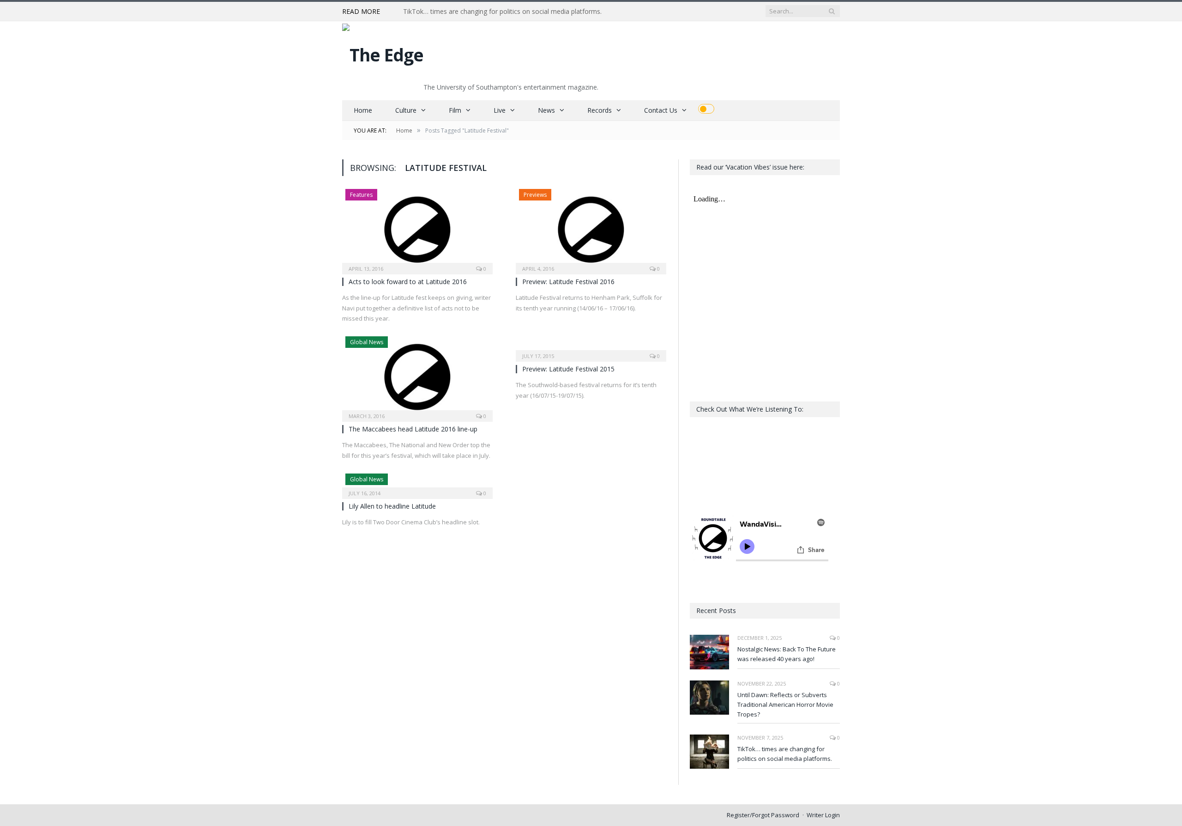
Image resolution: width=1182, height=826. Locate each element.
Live (500, 110)
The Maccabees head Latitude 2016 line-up (413, 429)
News (546, 110)
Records (599, 110)
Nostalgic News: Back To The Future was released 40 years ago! (786, 654)
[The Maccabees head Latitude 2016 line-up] (417, 376)
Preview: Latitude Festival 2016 (568, 281)
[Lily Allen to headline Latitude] (417, 483)
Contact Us (660, 110)
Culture (405, 110)
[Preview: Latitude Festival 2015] (591, 346)
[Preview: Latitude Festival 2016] (591, 228)
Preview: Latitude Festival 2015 (568, 368)
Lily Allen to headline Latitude (392, 506)
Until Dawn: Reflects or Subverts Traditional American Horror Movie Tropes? (785, 704)
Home (363, 110)
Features (361, 195)
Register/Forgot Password (763, 815)
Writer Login (823, 815)
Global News (366, 342)
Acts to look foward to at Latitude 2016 (408, 281)
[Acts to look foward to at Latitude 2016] (417, 228)
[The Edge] (382, 52)
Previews (535, 195)
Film (455, 110)
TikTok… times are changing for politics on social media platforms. (502, 11)
